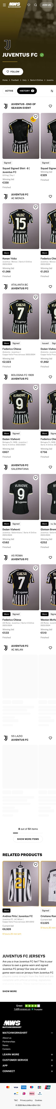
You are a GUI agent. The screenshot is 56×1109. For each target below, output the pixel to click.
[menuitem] (4, 5)
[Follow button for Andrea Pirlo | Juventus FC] (35, 864)
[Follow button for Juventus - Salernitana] (50, 467)
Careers (6, 1049)
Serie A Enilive (36, 80)
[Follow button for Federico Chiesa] (35, 297)
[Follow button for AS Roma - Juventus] (50, 557)
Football (15, 80)
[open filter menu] (52, 91)
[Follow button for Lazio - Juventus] (50, 738)
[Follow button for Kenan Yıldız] (35, 207)
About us (6, 1038)
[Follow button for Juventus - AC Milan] (50, 648)
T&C (16, 1100)
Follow (14, 71)
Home (5, 80)
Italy (24, 80)
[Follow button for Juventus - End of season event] (50, 106)
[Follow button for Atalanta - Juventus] (50, 287)
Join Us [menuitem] (46, 5)
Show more (9, 991)
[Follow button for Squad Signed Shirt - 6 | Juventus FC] (35, 116)
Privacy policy (26, 1100)
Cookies (38, 1100)
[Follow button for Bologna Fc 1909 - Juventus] (50, 377)
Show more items (28, 839)
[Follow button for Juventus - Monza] (50, 196)
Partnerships (8, 1041)
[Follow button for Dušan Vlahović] (35, 387)
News (5, 1045)
